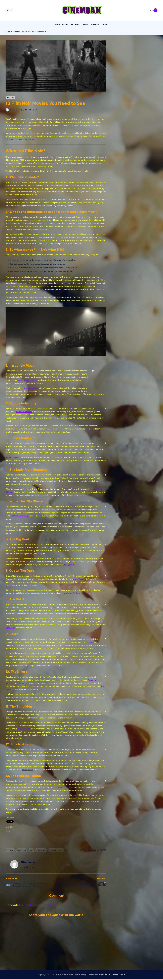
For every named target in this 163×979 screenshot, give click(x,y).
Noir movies (41, 850)
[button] (27, 867)
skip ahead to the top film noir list (20, 139)
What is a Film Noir (56, 850)
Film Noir (10, 850)
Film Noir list (21, 850)
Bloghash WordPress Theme (112, 974)
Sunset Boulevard (13, 457)
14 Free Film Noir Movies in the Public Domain (39, 905)
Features (10, 97)
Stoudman (28, 862)
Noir (31, 850)
